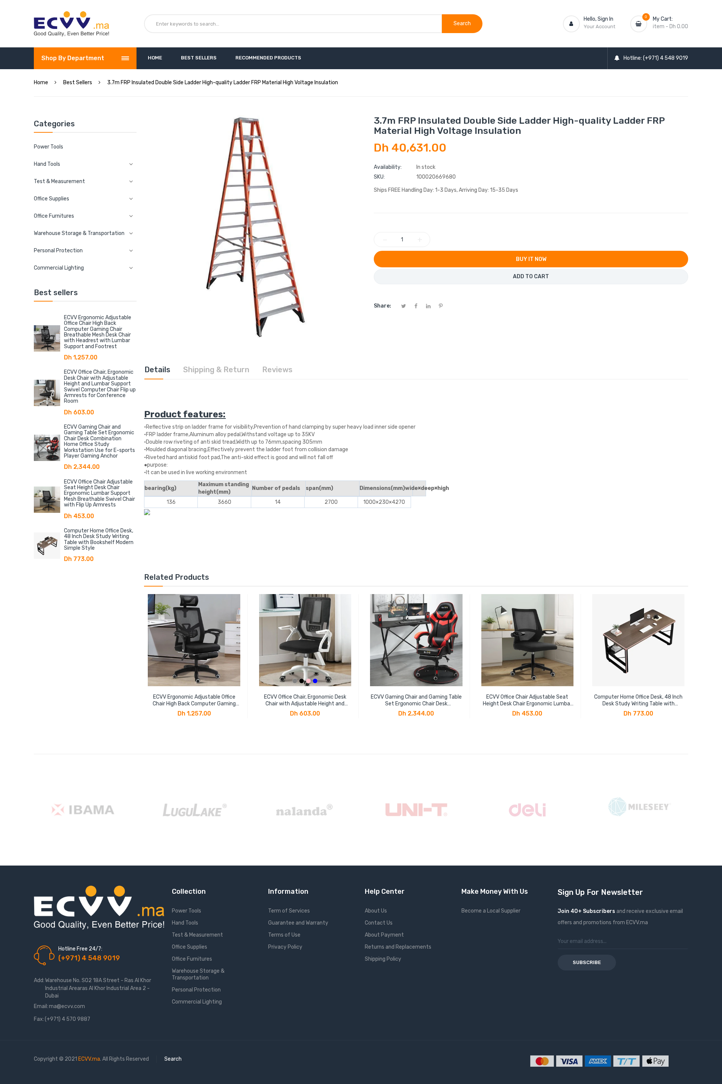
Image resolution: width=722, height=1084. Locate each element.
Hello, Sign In (598, 19)
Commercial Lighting (197, 1002)
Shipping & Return (216, 369)
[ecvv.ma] (71, 18)
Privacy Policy (285, 947)
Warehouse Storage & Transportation (198, 974)
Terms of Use (284, 935)
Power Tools (48, 147)
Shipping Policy (383, 959)
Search (173, 1059)
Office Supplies (189, 947)
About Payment (384, 935)
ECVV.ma (89, 1059)
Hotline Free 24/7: (80, 949)
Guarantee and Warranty (298, 923)
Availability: (388, 167)
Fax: (39, 1019)
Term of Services (289, 911)
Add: (39, 980)
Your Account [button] (599, 26)
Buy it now (531, 259)
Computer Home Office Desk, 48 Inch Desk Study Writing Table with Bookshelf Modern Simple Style (98, 539)
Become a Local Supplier (490, 911)
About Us (376, 911)
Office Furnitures (192, 959)
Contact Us (379, 923)
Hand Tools (185, 923)
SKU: (379, 177)
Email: (41, 1006)
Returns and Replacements (398, 947)
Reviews (277, 369)
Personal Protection (196, 990)
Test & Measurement (197, 935)
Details (157, 369)
